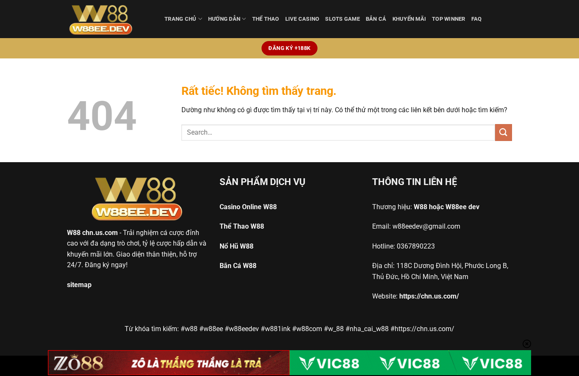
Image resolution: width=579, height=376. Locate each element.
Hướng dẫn (224, 19)
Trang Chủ (180, 19)
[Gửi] (503, 132)
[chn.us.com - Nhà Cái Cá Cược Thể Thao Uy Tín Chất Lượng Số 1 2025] (109, 19)
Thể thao (265, 19)
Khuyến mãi (409, 19)
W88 (74, 233)
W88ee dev (462, 207)
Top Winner (448, 19)
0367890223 (416, 246)
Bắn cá (376, 19)
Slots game (342, 19)
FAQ (476, 19)
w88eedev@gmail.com (426, 226)
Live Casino (302, 19)
